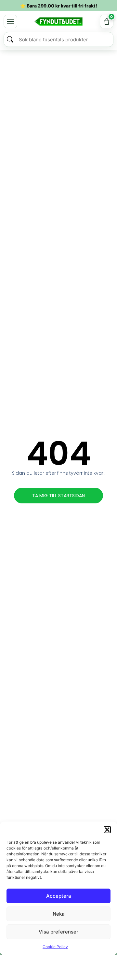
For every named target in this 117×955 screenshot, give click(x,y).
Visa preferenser (58, 932)
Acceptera (58, 896)
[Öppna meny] (10, 21)
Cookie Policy (55, 946)
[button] (107, 829)
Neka (59, 914)
